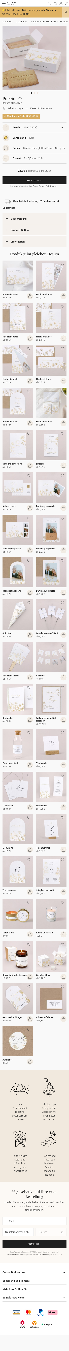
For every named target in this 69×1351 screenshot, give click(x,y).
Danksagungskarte (45, 506)
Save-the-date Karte (12, 464)
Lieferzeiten (18, 241)
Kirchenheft (8, 718)
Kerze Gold (8, 932)
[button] (65, 12)
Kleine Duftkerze (44, 932)
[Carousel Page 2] (34, 93)
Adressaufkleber (44, 1017)
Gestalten (34, 180)
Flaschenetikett (10, 763)
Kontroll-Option (20, 230)
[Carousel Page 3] (38, 93)
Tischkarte (41, 763)
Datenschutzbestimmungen (18, 1255)
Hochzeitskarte (10, 294)
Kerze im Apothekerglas (15, 975)
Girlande (40, 675)
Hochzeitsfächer (11, 675)
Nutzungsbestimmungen (42, 1255)
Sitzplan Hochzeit (45, 890)
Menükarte (41, 805)
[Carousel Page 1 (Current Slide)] (31, 93)
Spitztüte (7, 633)
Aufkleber (8, 1059)
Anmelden (35, 1244)
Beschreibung (19, 218)
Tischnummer (43, 848)
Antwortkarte (9, 506)
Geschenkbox (43, 975)
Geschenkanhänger (12, 1017)
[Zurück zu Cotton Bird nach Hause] (12, 5)
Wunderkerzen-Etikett (47, 633)
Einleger (40, 464)
